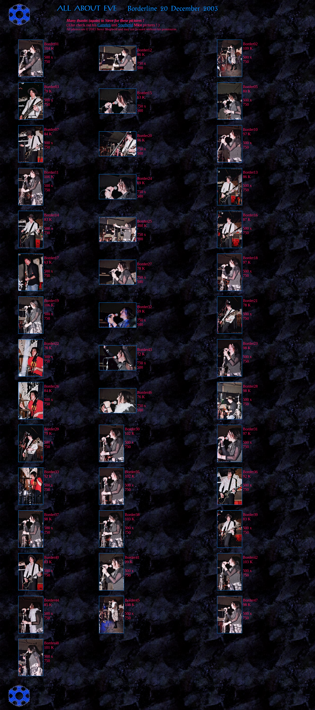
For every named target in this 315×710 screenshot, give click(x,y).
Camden (103, 25)
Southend (125, 25)
